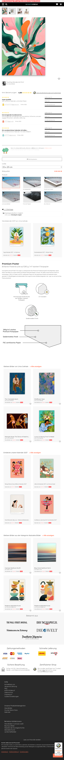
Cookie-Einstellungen (11, 696)
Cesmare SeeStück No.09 (12, 568)
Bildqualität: (6, 171)
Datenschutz (8, 692)
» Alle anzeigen (36, 366)
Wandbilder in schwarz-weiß (13, 724)
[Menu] (3, 4)
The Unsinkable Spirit (11, 399)
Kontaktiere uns (9, 684)
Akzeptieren (58, 755)
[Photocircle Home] (32, 4)
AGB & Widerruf (9, 690)
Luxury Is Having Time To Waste (44, 436)
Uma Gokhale (12, 83)
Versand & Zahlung (10, 686)
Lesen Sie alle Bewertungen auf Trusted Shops (48, 92)
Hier (43, 670)
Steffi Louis (9, 569)
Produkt (4, 175)
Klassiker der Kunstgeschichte (14, 728)
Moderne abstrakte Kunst (13, 605)
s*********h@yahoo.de (10, 135)
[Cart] (60, 4)
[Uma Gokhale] (4, 83)
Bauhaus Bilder (9, 726)
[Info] (3, 178)
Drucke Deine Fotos (11, 710)
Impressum (8, 694)
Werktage (8, 209)
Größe (4, 164)
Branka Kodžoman (11, 607)
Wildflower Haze (39, 399)
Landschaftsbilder (10, 732)
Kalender (7, 712)
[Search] (6, 4)
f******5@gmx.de (9, 121)
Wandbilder (8, 708)
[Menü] (61, 743)
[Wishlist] (57, 4)
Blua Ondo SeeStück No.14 (42, 568)
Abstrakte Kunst (9, 730)
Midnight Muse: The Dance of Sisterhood (17, 436)
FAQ (5, 688)
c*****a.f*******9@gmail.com (12, 104)
